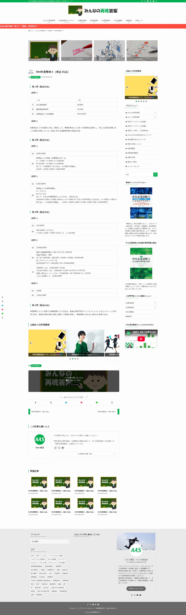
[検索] (156, 1)
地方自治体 (42, 573)
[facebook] (142, 1)
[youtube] (147, 1)
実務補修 (34, 577)
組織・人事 (61, 584)
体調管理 (58, 566)
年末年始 (42, 577)
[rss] (150, 1)
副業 (58, 570)
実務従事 (65, 573)
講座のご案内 (132, 162)
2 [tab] (72, 358)
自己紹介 (46, 587)
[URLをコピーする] (112, 402)
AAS (32, 555)
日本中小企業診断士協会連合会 (41, 580)
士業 (50, 573)
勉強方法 (65, 570)
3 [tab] (75, 358)
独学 (37, 584)
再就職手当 (50, 570)
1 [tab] (70, 358)
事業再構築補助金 (36, 566)
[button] (35, 402)
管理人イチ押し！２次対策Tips (138, 130)
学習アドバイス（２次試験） (137, 121)
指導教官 (50, 577)
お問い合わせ (111, 608)
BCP (37, 555)
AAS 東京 (40, 448)
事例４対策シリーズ (134, 144)
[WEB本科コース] (49, 343)
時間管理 (65, 580)
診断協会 (54, 591)
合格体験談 (131, 148)
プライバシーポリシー (87, 608)
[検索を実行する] (155, 175)
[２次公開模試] (141, 87)
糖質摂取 (53, 584)
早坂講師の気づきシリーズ (137, 139)
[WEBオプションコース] (87, 343)
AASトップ (74, 608)
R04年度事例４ (35, 77)
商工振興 (34, 573)
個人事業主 (34, 570)
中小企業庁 (61, 563)
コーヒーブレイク (134, 166)
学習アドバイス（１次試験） (137, 126)
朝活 (32, 584)
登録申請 (44, 584)
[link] (55, 447)
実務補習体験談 (133, 153)
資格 (32, 595)
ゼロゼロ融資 (52, 559)
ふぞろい (45, 555)
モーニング (52, 563)
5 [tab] (146, 101)
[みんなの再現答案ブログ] (93, 10)
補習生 (33, 591)
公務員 (43, 570)
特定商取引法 (100, 608)
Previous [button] (30, 343)
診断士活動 (131, 157)
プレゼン (34, 563)
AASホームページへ (136, 588)
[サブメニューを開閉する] (155, 112)
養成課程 (39, 595)
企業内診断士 (49, 566)
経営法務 (38, 587)
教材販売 (129, 316)
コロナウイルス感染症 (38, 559)
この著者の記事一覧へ (85, 454)
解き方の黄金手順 (43, 591)
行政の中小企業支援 (57, 587)
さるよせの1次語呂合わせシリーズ (139, 135)
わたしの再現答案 (134, 117)
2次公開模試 (130, 312)
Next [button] (116, 343)
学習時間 (57, 573)
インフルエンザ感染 (56, 555)
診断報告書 (63, 591)
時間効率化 (56, 580)
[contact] (153, 1)
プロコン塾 (42, 563)
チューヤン (62, 559)
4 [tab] (77, 358)
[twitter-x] (145, 1)
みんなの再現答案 (134, 112)
